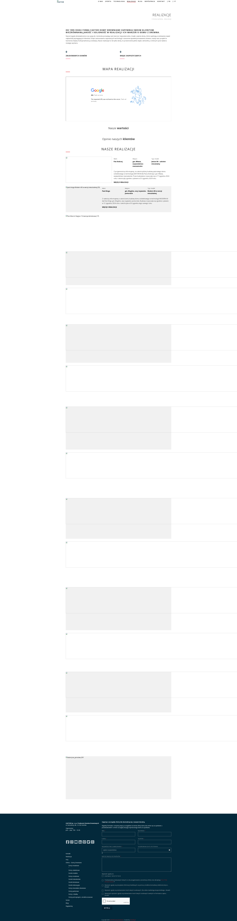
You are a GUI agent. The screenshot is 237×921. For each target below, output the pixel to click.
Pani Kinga (106, 191)
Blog (67, 903)
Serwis (68, 900)
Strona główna (157, 19)
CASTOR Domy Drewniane (116, 920)
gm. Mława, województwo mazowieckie (138, 164)
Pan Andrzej (118, 162)
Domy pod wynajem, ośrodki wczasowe (81, 897)
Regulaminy (69, 906)
